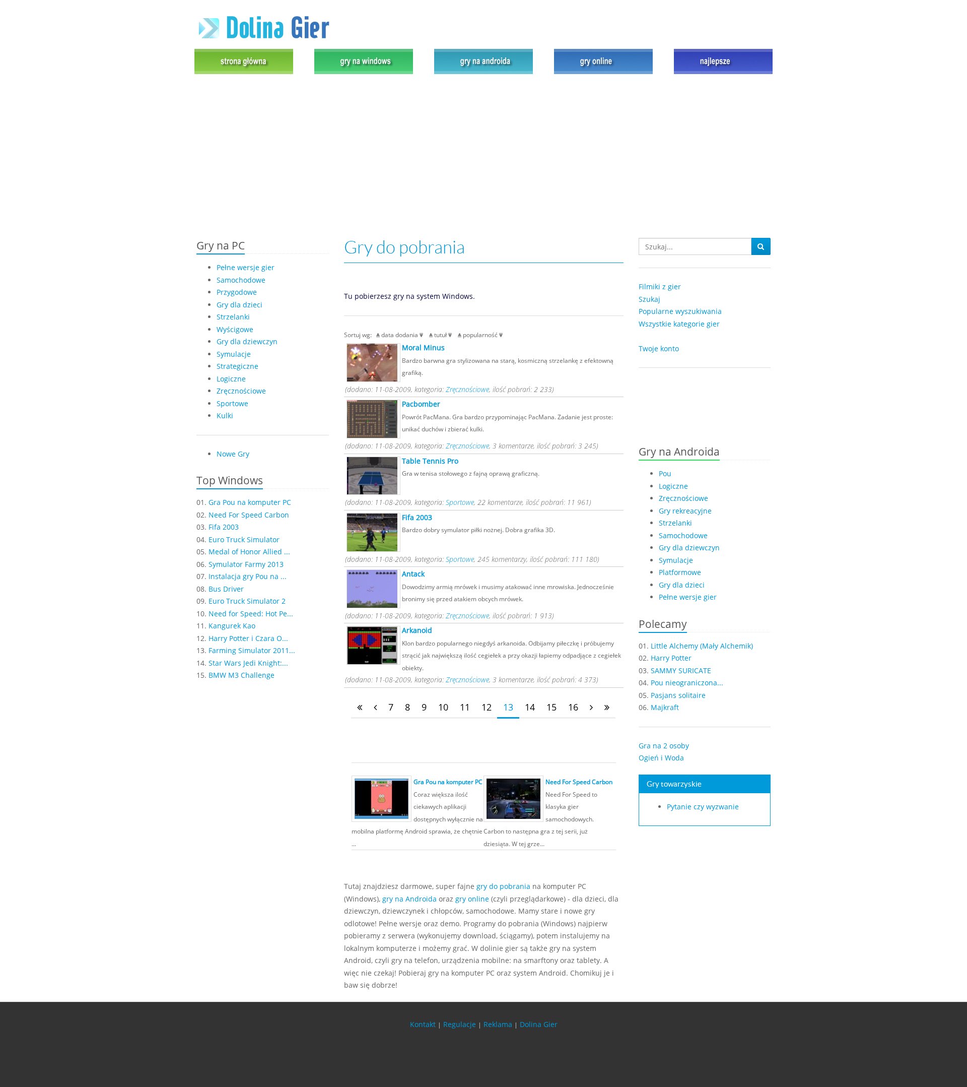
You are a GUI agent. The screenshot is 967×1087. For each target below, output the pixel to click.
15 (551, 707)
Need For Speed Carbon (249, 515)
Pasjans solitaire (678, 695)
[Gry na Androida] (483, 61)
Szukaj (649, 299)
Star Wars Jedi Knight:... (248, 663)
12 (486, 707)
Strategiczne (237, 366)
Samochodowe (241, 280)
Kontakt (423, 1024)
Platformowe (680, 572)
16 (573, 707)
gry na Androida (409, 899)
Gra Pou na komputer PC (250, 502)
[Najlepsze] (721, 61)
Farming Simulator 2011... (252, 650)
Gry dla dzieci (239, 304)
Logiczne (231, 378)
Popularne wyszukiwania (680, 311)
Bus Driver (226, 589)
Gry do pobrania (404, 247)
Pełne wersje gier (245, 267)
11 (465, 707)
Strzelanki (233, 317)
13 (508, 707)
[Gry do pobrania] (363, 61)
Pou (665, 473)
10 (443, 707)
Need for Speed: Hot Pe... (251, 613)
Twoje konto (659, 348)
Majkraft (665, 707)
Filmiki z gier (660, 286)
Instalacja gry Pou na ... (248, 576)
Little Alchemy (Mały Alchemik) (702, 646)
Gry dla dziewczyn (247, 341)
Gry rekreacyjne (685, 511)
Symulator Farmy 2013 (246, 564)
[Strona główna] (246, 61)
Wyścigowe (235, 329)
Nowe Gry (233, 454)
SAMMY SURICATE (681, 670)
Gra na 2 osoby (664, 745)
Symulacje (234, 354)
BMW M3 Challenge (241, 675)
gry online (472, 899)
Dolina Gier (539, 1024)
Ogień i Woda (661, 757)
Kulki (225, 415)
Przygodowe (237, 292)
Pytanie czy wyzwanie (703, 806)
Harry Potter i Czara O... (248, 638)
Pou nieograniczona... (687, 682)
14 (530, 707)
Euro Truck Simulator (244, 539)
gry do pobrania (503, 886)
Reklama (498, 1024)
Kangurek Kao (232, 625)
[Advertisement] (483, 157)
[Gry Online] (603, 61)
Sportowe (232, 403)
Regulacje (459, 1024)
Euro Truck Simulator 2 (247, 601)
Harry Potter (671, 658)
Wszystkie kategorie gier (679, 324)
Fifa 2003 (224, 527)
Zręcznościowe (241, 391)
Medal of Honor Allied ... (249, 551)
